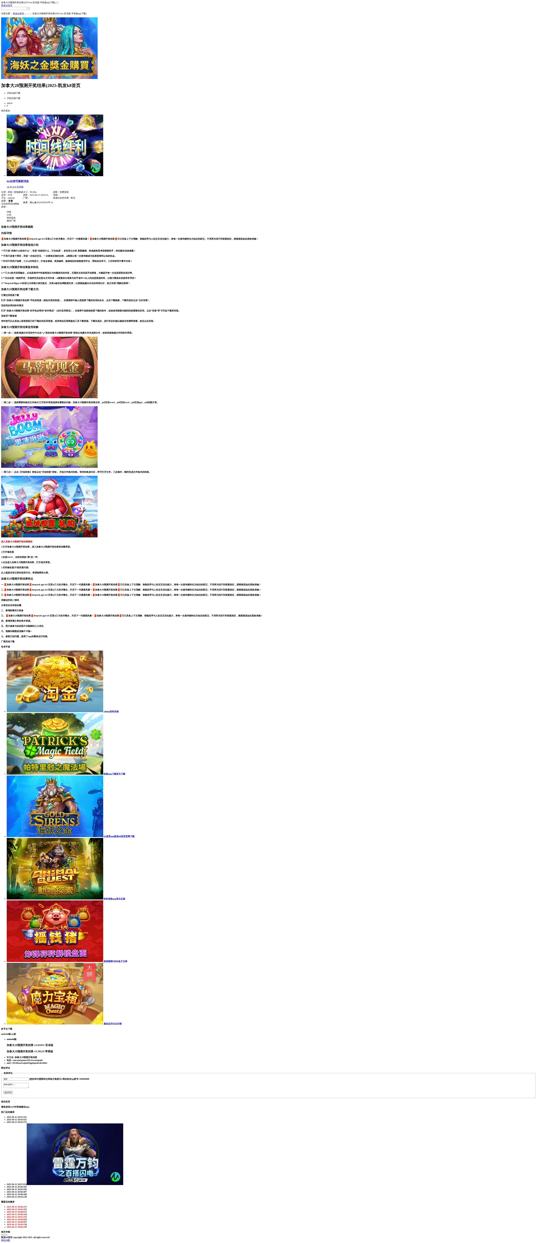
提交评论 (8, 1092)
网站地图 (5, 1240)
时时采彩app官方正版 (114, 899)
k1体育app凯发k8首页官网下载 (119, 836)
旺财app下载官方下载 (114, 774)
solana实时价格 (111, 711)
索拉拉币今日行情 (112, 1023)
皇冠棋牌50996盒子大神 (115, 961)
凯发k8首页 (6, 5)
